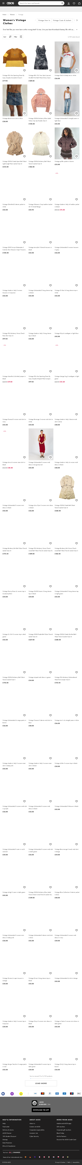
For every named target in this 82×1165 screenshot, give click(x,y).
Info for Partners (61, 1136)
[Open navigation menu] (3, 3)
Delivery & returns (8, 1130)
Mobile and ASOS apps (64, 1123)
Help (4, 1123)
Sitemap (5, 1139)
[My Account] (68, 3)
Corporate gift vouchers (64, 1130)
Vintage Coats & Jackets (62, 20)
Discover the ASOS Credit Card (66, 1139)
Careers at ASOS (35, 1127)
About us (32, 1123)
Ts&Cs (69, 1162)
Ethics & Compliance (9, 1146)
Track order (6, 1127)
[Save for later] (24, 70)
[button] (25, 1157)
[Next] (77, 20)
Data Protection (7, 1143)
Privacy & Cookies (60, 1162)
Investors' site (34, 1133)
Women (12, 14)
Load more (41, 1083)
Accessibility (76, 1162)
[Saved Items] (74, 3)
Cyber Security (34, 1136)
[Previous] (35, 20)
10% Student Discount (9, 1136)
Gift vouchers (61, 1127)
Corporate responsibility (37, 1130)
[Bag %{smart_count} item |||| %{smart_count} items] (79, 3)
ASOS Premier (7, 1133)
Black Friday (60, 1133)
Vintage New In (44, 20)
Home (4, 14)
